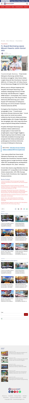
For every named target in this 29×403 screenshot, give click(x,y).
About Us (4, 396)
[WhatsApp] (20, 392)
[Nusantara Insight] (8, 4)
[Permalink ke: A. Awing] (2, 53)
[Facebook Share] (16, 209)
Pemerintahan (4, 43)
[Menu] (2, 4)
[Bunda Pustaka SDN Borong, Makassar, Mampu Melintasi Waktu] (4, 366)
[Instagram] (17, 392)
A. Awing (5, 52)
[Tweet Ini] (18, 209)
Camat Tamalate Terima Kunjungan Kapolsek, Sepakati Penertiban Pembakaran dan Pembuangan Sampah (14, 182)
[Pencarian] (27, 4)
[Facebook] (9, 392)
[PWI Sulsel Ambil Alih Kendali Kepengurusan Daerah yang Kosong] (4, 379)
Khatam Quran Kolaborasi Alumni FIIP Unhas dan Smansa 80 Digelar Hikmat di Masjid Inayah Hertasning (18, 359)
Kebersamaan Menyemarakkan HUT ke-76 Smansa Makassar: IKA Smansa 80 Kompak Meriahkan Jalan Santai (18, 353)
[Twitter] (12, 392)
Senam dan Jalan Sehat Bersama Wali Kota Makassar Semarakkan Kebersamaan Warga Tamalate (12, 199)
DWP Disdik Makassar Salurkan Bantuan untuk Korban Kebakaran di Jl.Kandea (14, 195)
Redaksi (25, 396)
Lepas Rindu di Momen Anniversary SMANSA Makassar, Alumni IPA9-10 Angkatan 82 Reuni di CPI (18, 372)
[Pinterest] (15, 392)
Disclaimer (6, 397)
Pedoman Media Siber (15, 397)
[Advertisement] (14, 23)
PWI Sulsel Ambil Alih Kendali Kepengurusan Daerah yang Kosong (18, 378)
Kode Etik (10, 396)
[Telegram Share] (24, 209)
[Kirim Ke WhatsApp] (27, 209)
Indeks (24, 397)
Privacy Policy (17, 396)
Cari (2, 312)
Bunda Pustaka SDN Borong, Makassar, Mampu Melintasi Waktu (17, 366)
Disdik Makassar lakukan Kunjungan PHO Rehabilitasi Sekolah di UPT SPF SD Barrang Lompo (14, 203)
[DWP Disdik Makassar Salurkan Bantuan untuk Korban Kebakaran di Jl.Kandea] (21, 232)
